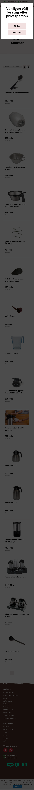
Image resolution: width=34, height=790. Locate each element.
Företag (17, 26)
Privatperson (17, 32)
